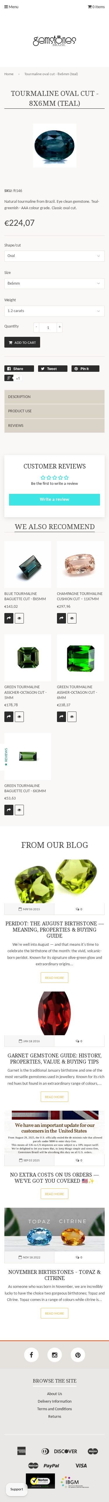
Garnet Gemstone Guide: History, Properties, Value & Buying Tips (54, 1059)
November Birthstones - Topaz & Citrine (54, 1275)
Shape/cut (12, 245)
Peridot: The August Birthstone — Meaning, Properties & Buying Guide (55, 930)
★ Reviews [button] (6, 757)
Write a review (54, 499)
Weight (10, 300)
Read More (54, 978)
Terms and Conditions (54, 1409)
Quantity (11, 326)
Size (7, 273)
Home (8, 74)
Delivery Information (55, 1401)
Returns (54, 1417)
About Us (54, 1394)
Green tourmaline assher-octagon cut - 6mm (77, 692)
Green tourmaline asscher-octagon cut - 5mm (25, 692)
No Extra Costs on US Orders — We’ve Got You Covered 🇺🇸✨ (54, 1178)
